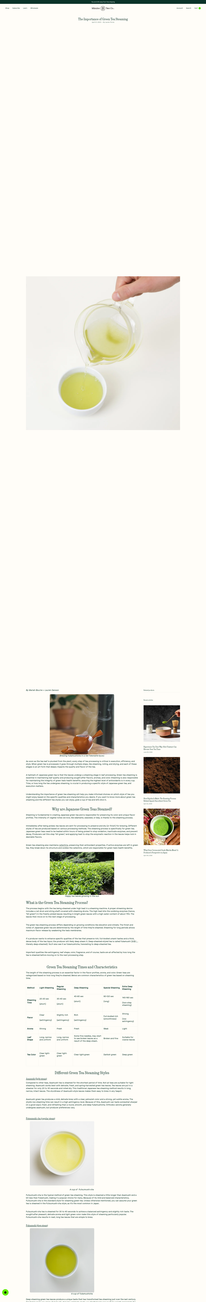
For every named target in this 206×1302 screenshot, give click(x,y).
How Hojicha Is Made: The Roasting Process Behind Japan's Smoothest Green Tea (160, 799)
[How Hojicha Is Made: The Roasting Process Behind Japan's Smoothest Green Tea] (162, 775)
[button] (7, 8)
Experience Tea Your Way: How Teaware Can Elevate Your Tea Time (160, 747)
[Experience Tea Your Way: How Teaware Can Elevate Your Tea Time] (162, 723)
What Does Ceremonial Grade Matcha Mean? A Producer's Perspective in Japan (161, 851)
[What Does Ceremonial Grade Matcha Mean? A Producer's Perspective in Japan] (162, 827)
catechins (63, 845)
